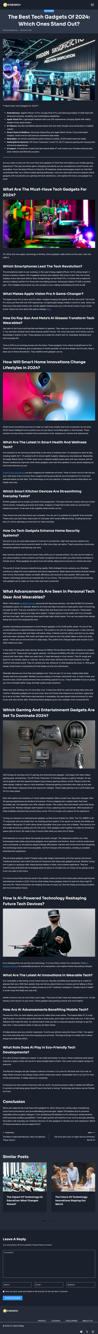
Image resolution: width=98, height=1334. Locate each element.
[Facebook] (81, 1332)
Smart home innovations (14, 472)
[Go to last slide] (7, 1191)
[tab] (44, 1221)
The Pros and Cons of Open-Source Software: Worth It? (74, 1137)
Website (71, 1284)
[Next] (91, 1191)
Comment (9, 1252)
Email (39, 1284)
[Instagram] (93, 1332)
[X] (87, 1332)
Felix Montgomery (11, 30)
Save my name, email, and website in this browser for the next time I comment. (36, 1291)
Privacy (42, 1321)
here (49, 309)
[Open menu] (92, 4)
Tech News (49, 11)
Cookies (56, 1321)
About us (88, 1321)
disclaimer (71, 1321)
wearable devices (27, 603)
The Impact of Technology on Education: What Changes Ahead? (25, 1201)
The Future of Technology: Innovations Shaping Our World (71, 1201)
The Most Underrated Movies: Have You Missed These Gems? (24, 1137)
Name (7, 1284)
